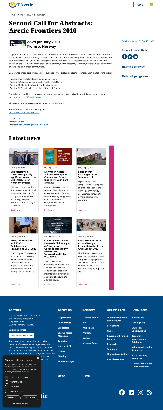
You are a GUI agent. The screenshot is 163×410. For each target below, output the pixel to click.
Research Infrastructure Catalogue (139, 339)
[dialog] (22, 381)
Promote (87, 332)
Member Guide (90, 343)
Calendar (62, 341)
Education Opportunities (139, 329)
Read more (15, 210)
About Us (65, 310)
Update (86, 338)
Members (89, 310)
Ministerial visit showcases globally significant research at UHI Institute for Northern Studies (23, 177)
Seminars (112, 349)
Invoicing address (17, 329)
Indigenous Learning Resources (142, 349)
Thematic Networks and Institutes (117, 319)
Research (112, 344)
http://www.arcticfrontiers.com (24, 112)
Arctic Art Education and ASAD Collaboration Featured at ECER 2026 (23, 244)
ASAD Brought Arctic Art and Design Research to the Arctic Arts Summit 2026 (90, 244)
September (39, 14)
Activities (116, 310)
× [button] (38, 358)
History (61, 351)
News (20, 14)
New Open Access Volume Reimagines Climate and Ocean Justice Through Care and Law (56, 177)
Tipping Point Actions (117, 354)
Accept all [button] (13, 398)
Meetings (62, 356)
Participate (88, 327)
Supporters (63, 327)
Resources (140, 310)
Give (140, 4)
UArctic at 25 (64, 346)
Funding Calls (138, 322)
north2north (113, 325)
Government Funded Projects (117, 337)
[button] (21, 403)
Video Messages (66, 361)
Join (84, 322)
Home (12, 14)
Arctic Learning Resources (139, 357)
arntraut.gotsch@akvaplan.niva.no (31, 124)
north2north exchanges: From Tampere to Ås (88, 174)
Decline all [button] (30, 398)
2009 (28, 14)
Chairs (110, 330)
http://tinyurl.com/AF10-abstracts (25, 97)
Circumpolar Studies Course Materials (142, 365)
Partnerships (64, 322)
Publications (138, 317)
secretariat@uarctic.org (22, 335)
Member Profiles (91, 317)
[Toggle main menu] (151, 4)
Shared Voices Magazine (65, 334)
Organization (64, 317)
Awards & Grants (115, 359)
